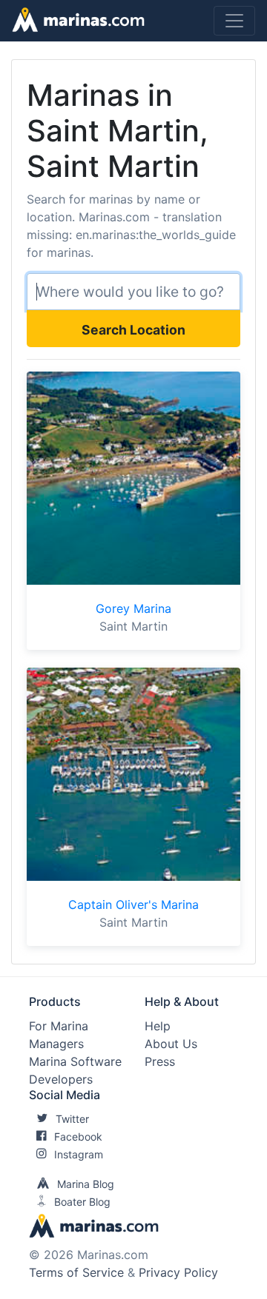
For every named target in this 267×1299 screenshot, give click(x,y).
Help (158, 1025)
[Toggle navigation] (234, 21)
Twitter (72, 1118)
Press (160, 1061)
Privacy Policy (178, 1272)
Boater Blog (82, 1201)
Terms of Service (76, 1272)
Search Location (133, 330)
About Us (171, 1043)
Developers (61, 1079)
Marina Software (75, 1061)
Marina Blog (85, 1184)
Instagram (78, 1154)
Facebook (78, 1136)
